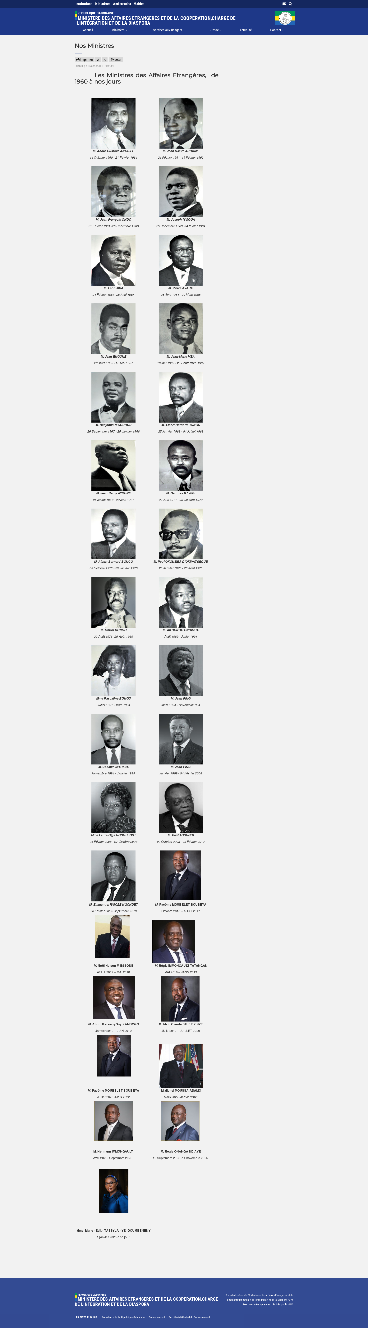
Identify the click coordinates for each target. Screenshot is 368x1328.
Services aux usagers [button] (168, 30)
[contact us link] (284, 4)
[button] (98, 59)
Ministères (102, 4)
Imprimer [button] (86, 59)
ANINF (289, 1304)
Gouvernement (157, 1317)
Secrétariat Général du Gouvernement (189, 1317)
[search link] (290, 4)
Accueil (88, 30)
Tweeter (116, 59)
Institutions (84, 4)
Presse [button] (214, 30)
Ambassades (122, 4)
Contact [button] (276, 30)
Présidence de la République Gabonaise (123, 1317)
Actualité (246, 30)
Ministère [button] (118, 30)
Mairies (139, 4)
